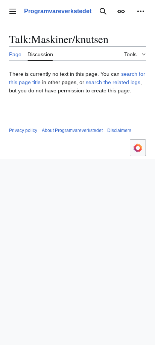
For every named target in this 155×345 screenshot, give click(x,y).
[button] (13, 11)
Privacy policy (23, 130)
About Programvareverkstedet (72, 130)
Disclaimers (119, 130)
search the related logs (113, 82)
